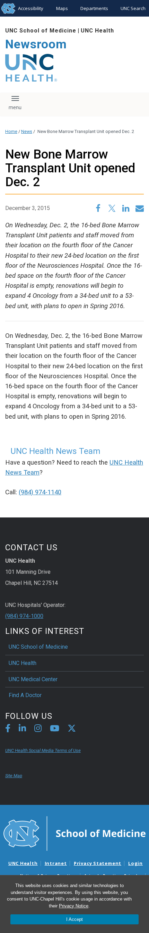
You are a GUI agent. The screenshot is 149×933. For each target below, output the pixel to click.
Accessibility (30, 8)
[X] (72, 729)
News (26, 131)
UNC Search (133, 8)
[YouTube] (54, 729)
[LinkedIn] (22, 729)
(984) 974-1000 (24, 616)
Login (135, 863)
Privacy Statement (97, 863)
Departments (94, 8)
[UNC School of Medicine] (74, 833)
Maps (62, 8)
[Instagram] (38, 729)
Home (11, 131)
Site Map (13, 775)
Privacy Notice (73, 905)
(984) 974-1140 (40, 492)
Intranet (56, 863)
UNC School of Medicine (40, 30)
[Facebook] (7, 729)
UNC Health (97, 30)
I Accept (74, 919)
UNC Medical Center (33, 679)
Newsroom (36, 44)
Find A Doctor (25, 695)
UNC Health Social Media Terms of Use (43, 750)
